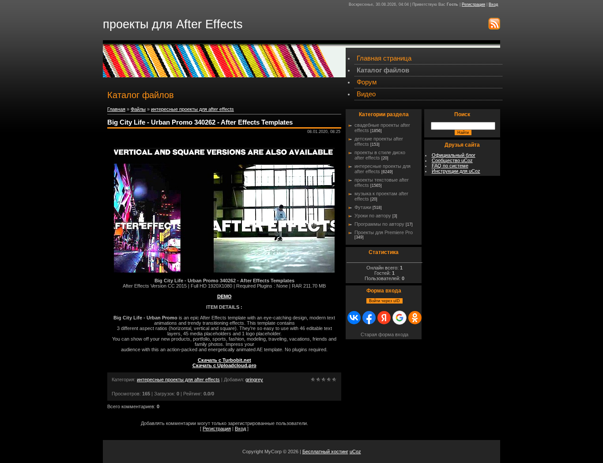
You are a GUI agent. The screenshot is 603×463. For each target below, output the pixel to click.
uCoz (355, 451)
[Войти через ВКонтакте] (354, 317)
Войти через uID (384, 301)
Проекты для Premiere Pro (383, 232)
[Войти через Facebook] (369, 317)
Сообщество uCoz (452, 160)
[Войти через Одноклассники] (415, 317)
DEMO (224, 296)
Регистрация (473, 4)
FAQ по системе (450, 165)
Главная (116, 109)
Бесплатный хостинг (325, 451)
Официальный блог (453, 155)
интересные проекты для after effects (192, 109)
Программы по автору (379, 224)
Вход (493, 4)
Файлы (138, 109)
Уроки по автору (372, 215)
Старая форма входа (384, 334)
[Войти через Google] (399, 318)
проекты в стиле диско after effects (379, 155)
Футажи (362, 207)
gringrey (254, 379)
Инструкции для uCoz (456, 171)
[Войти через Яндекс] (384, 317)
